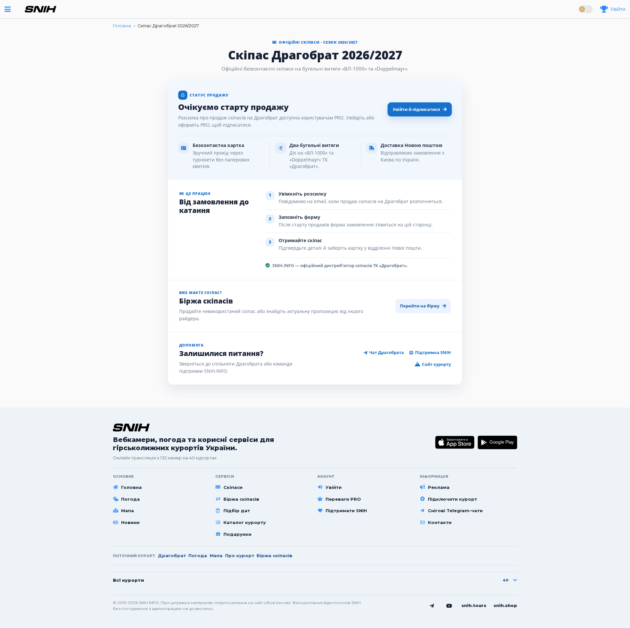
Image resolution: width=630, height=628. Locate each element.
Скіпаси (232, 487)
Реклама (439, 487)
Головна (131, 487)
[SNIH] (131, 427)
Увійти (334, 487)
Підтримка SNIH (433, 352)
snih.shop (505, 605)
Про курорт (239, 555)
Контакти (440, 522)
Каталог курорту (244, 522)
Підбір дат (236, 510)
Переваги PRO (343, 499)
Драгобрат (172, 555)
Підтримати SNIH (346, 510)
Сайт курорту (436, 364)
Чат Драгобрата (386, 352)
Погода (130, 499)
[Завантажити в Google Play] (497, 443)
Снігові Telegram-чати (455, 510)
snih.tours (473, 605)
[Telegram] (432, 606)
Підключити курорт (452, 499)
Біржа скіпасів (241, 499)
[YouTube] (449, 606)
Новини (130, 522)
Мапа (127, 510)
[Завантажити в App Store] (455, 443)
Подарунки (237, 534)
